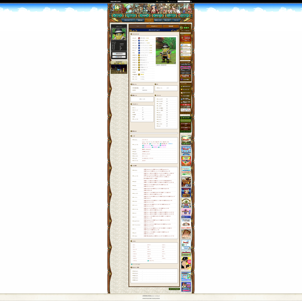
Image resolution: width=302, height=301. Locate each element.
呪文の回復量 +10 (147, 178)
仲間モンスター (158, 20)
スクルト (134, 256)
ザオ (148, 247)
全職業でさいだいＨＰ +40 (148, 186)
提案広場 (157, 16)
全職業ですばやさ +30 (156, 184)
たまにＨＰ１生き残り (155, 176)
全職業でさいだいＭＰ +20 (169, 214)
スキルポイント (154, 26)
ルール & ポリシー (161, 1)
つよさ (149, 20)
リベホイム (135, 260)
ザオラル (149, 253)
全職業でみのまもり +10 (165, 171)
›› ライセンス (157, 295)
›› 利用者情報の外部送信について (148, 295)
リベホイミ (135, 253)
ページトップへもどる (174, 289)
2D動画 (116, 63)
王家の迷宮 (171, 26)
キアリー (149, 244)
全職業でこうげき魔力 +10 (148, 180)
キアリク (149, 251)
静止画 (121, 63)
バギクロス (149, 258)
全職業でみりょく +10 (155, 229)
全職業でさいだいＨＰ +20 (148, 206)
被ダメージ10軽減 (154, 178)
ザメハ (134, 247)
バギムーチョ (151, 260)
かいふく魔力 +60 (167, 175)
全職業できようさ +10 (166, 224)
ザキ (163, 256)
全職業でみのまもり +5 (148, 169)
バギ (163, 249)
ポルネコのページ (128, 20)
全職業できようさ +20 (148, 184)
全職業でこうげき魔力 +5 (167, 228)
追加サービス (171, 16)
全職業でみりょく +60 (148, 218)
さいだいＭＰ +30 (147, 176)
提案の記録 (119, 57)
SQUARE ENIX (115, 1)
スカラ (163, 251)
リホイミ (163, 244)
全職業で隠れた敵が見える (149, 236)
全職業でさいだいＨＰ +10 (164, 220)
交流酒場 (144, 16)
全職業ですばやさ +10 (158, 224)
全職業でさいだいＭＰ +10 (159, 173)
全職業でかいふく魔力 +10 (148, 173)
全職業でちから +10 (164, 184)
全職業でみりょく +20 (148, 192)
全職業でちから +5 (156, 169)
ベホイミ (134, 251)
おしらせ (117, 16)
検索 (191, 1)
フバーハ (163, 253)
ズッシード (135, 249)
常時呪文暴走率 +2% (168, 180)
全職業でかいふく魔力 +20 (148, 210)
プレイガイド (131, 16)
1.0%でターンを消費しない (164, 176)
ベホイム (163, 258)
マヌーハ (149, 249)
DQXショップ (184, 16)
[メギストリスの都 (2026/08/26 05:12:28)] (119, 69)
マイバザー (167, 20)
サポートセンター (173, 1)
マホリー (163, 247)
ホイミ (134, 244)
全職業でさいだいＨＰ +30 (156, 171)
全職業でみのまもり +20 (148, 200)
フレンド (176, 20)
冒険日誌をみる (119, 53)
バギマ (148, 256)
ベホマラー (135, 258)
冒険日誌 (140, 20)
